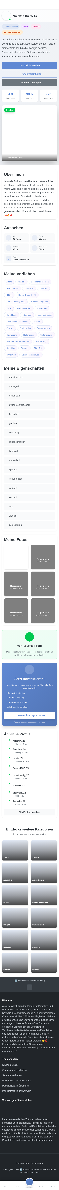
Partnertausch (43, 328)
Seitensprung (46, 335)
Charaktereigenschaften (14, 1070)
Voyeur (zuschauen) (31, 355)
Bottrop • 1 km (21, 753)
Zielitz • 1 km (20, 804)
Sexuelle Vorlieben (12, 1075)
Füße (8, 308)
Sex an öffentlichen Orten (18, 341)
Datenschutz (22, 1163)
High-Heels (11, 315)
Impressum (37, 1163)
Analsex (21, 282)
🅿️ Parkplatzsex (21, 980)
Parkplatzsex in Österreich (15, 1085)
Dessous (43, 288)
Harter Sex (42, 308)
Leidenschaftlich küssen (17, 321)
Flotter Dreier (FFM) (27, 295)
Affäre (9, 282)
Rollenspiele (28, 335)
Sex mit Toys (41, 341)
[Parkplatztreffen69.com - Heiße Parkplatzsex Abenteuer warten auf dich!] (29, 5)
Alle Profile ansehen (29, 812)
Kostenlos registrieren (31, 715)
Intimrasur (27, 315)
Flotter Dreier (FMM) (15, 301)
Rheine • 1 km (21, 744)
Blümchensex (12, 288)
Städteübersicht (10, 1065)
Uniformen (11, 355)
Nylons (37, 321)
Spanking (10, 348)
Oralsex (9, 328)
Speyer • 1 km (21, 779)
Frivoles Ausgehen (39, 301)
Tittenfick (38, 348)
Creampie (29, 288)
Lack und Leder (45, 315)
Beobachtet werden (40, 282)
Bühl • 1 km (20, 796)
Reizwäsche (11, 335)
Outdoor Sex (25, 328)
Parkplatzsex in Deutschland (16, 1080)
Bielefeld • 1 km (22, 761)
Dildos (9, 295)
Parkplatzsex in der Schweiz (16, 1091)
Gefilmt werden (24, 308)
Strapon (24, 348)
